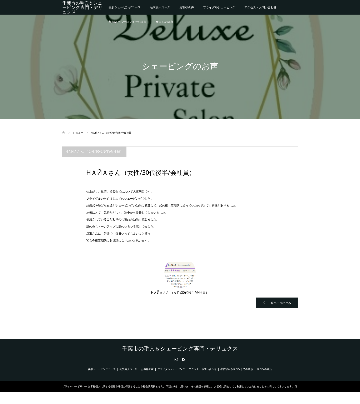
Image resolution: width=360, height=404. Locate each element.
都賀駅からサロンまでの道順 (127, 22)
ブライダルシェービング (219, 7)
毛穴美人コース (160, 7)
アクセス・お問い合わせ (260, 7)
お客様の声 (186, 7)
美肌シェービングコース (125, 7)
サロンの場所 (164, 22)
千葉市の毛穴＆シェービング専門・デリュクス (82, 7)
